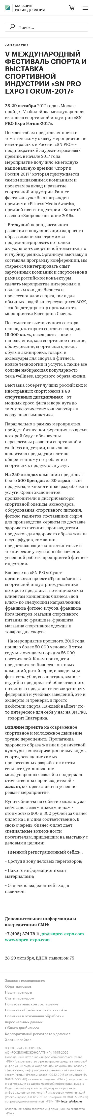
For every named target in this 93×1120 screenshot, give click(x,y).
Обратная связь (18, 986)
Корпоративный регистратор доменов (37, 1034)
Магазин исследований (30, 8)
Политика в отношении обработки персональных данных (34, 1019)
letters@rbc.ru (71, 1101)
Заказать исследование (25, 980)
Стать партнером (19, 998)
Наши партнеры (18, 992)
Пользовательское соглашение (31, 1004)
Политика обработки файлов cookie (36, 1010)
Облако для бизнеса (22, 1028)
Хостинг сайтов (18, 1040)
